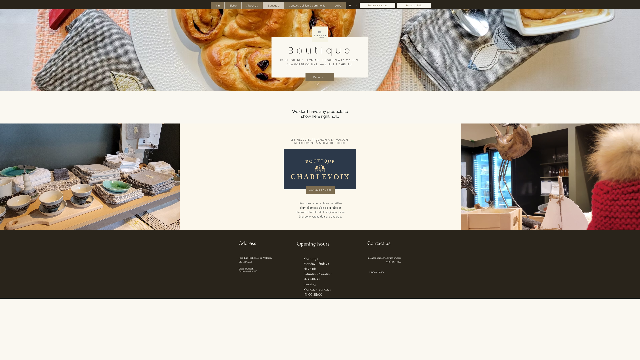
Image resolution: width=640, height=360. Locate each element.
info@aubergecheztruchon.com (384, 257)
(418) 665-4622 (393, 261)
